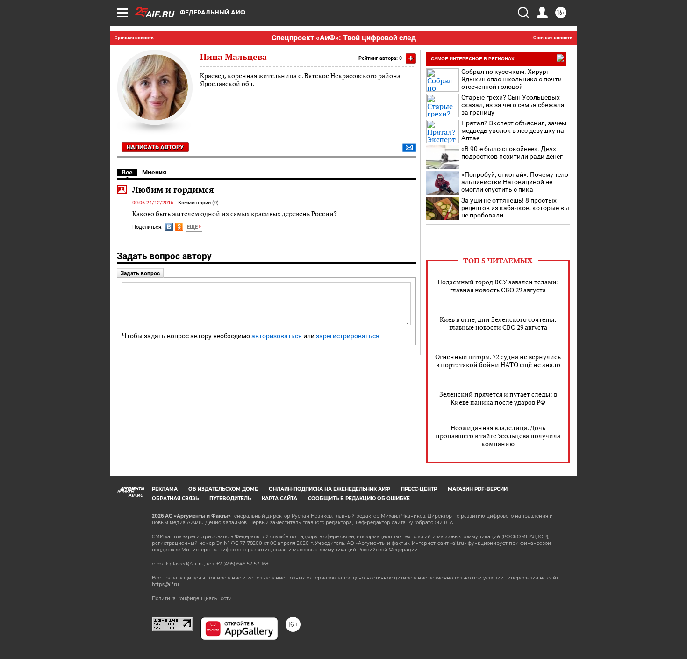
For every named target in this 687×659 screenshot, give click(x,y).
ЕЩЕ (193, 227)
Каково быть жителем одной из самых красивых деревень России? (234, 213)
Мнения (154, 172)
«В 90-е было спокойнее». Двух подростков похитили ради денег (512, 152)
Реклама (165, 489)
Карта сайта (279, 498)
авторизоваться (276, 336)
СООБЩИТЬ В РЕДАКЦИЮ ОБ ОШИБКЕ (359, 498)
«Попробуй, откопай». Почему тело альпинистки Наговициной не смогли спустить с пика (514, 182)
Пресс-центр (419, 489)
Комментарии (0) (198, 203)
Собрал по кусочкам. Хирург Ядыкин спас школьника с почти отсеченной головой (511, 79)
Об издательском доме (223, 489)
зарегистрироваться (347, 336)
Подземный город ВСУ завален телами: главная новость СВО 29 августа (498, 286)
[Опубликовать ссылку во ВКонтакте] (169, 227)
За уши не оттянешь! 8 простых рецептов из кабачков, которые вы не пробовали (515, 207)
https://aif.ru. (166, 584)
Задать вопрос (140, 273)
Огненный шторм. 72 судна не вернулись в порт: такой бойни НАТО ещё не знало (498, 361)
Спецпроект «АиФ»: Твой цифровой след (344, 37)
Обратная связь (175, 498)
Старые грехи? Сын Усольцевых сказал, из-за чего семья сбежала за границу (513, 105)
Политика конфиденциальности (192, 598)
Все (127, 172)
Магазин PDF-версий (478, 489)
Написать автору (155, 147)
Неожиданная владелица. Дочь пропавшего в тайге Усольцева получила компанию (498, 436)
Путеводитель (230, 498)
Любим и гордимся (173, 189)
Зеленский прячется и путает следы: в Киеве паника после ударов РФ (498, 398)
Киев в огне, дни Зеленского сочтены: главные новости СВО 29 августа (498, 323)
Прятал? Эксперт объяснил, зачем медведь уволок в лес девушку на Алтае (513, 130)
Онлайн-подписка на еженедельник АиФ (329, 489)
